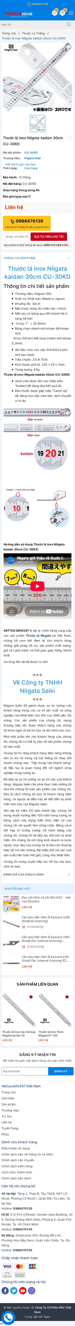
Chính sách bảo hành (16, 1178)
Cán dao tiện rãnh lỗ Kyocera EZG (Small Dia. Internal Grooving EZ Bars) (45, 958)
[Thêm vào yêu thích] (70, 137)
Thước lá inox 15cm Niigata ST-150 (51, 1033)
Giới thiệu (8, 1098)
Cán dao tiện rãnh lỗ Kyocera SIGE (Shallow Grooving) (46, 919)
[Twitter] (14, 1290)
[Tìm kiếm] (68, 24)
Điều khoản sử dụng (15, 1148)
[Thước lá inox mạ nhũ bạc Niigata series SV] (19, 1010)
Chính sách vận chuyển (17, 1160)
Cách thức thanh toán (16, 1172)
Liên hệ (6, 1122)
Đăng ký (61, 1071)
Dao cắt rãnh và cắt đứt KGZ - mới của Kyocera (46, 899)
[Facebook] (5, 1290)
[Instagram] (31, 1290)
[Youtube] (22, 1290)
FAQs (5, 1134)
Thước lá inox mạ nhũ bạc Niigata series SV (19, 1033)
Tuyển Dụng (10, 1128)
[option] (37, 77)
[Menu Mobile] (70, 12)
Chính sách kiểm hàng (16, 1166)
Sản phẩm (8, 1104)
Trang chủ (8, 1092)
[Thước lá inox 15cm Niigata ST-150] (55, 1010)
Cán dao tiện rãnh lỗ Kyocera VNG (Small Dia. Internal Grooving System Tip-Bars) (46, 939)
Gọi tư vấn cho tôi (49, 236)
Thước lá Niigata (38, 635)
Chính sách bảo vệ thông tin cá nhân (27, 1154)
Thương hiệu (10, 1110)
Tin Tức (6, 1116)
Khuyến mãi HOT (18, 888)
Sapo (47, 1316)
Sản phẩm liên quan (37, 984)
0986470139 (39, 4)
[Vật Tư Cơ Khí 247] (18, 14)
